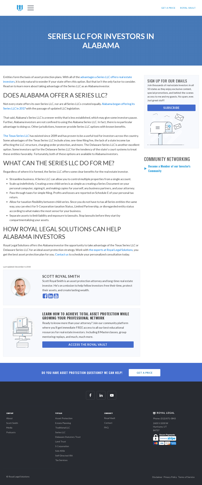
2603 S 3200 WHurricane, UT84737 (160, 427)
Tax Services (61, 460)
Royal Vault (109, 418)
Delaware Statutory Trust (68, 437)
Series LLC (60, 432)
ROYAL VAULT (188, 8)
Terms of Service (186, 477)
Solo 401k (60, 450)
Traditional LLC (62, 427)
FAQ (106, 427)
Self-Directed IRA (64, 455)
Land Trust (60, 441)
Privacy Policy (170, 477)
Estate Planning (63, 423)
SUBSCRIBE (171, 107)
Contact (108, 422)
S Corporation (62, 446)
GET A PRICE (168, 8)
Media (9, 427)
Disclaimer (157, 477)
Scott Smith (12, 423)
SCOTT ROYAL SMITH (61, 276)
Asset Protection (63, 418)
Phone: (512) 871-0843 (164, 418)
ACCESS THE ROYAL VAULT (87, 344)
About (9, 418)
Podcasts (11, 432)
